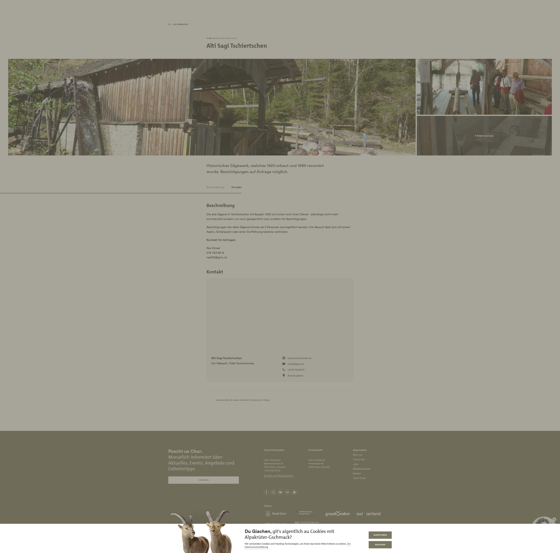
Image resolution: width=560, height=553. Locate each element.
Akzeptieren (380, 535)
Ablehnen (380, 545)
